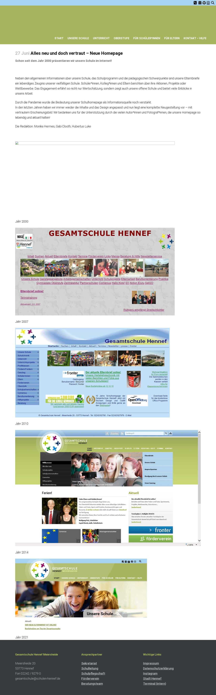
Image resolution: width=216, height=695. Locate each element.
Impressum (151, 663)
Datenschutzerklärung (158, 668)
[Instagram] (208, 2)
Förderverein (90, 678)
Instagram (150, 673)
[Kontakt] (195, 2)
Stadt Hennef (152, 678)
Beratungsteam (92, 683)
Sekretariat (89, 663)
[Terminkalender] (200, 2)
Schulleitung (89, 668)
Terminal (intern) (154, 683)
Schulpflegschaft (93, 673)
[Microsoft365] (204, 3)
